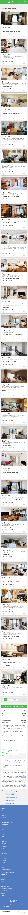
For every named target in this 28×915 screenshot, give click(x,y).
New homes (3, 817)
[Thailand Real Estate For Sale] (14, 2)
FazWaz (3, 895)
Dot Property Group (5, 886)
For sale (3, 810)
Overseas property (5, 820)
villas (19, 777)
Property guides (4, 858)
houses (10, 777)
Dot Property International (6, 888)
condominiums (5, 777)
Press (2, 839)
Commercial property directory (7, 827)
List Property (4, 853)
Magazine (3, 862)
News (2, 855)
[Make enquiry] (4, 36)
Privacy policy (4, 841)
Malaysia (3, 881)
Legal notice (3, 843)
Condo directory (4, 824)
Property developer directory (7, 822)
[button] (24, 36)
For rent (2, 813)
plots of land (7, 778)
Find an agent (4, 815)
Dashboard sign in (5, 848)
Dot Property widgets (5, 869)
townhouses (15, 777)
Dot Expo (3, 893)
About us (3, 832)
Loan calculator (4, 865)
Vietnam (3, 879)
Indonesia (3, 884)
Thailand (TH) (4, 874)
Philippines (3, 877)
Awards (2, 867)
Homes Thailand (4, 890)
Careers (2, 836)
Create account (4, 851)
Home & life (3, 860)
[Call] (14, 36)
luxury (14, 778)
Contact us (3, 834)
